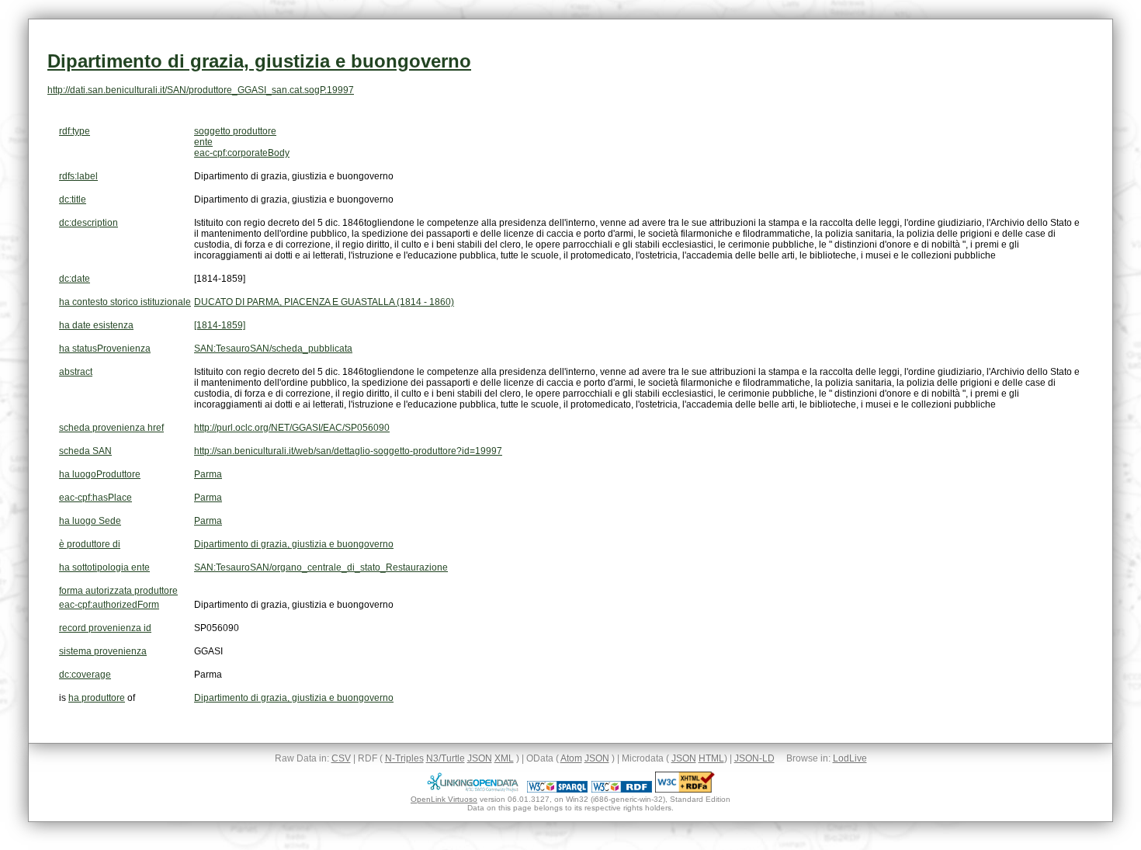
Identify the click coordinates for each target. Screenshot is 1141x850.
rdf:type (74, 131)
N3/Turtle (445, 758)
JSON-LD (754, 758)
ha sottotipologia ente (104, 567)
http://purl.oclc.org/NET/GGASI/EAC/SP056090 (292, 427)
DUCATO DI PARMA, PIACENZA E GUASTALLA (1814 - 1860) (324, 302)
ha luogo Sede (90, 520)
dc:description (88, 222)
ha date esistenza (96, 325)
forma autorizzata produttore (118, 590)
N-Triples (404, 758)
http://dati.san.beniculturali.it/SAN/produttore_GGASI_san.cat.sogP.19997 (200, 90)
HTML (711, 758)
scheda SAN (85, 451)
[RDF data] (622, 789)
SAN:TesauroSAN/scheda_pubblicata (273, 348)
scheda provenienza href (111, 427)
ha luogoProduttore (99, 474)
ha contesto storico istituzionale (125, 302)
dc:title (72, 199)
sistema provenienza (103, 651)
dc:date (74, 278)
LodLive (850, 758)
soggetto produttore (235, 131)
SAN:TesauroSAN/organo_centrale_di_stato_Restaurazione (321, 567)
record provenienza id (105, 628)
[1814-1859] (219, 325)
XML (504, 758)
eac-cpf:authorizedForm (109, 604)
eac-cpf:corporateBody (242, 152)
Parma (208, 474)
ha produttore (96, 697)
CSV (341, 758)
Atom (571, 758)
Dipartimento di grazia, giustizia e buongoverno (259, 60)
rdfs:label (78, 176)
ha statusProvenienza (105, 348)
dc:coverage (85, 674)
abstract (75, 371)
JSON (479, 758)
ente (203, 142)
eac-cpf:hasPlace (95, 497)
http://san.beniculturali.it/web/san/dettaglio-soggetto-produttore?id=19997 (348, 451)
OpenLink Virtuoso (444, 799)
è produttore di (89, 544)
